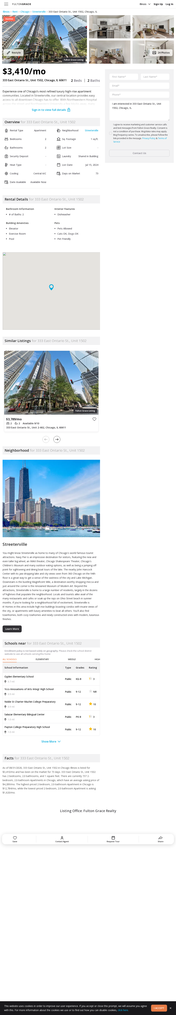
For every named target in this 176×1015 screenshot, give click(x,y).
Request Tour (113, 841)
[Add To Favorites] (94, 419)
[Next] (56, 439)
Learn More (12, 628)
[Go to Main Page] (21, 4)
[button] (44, 39)
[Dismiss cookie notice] (170, 1008)
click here (123, 1010)
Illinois (143, 4)
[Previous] (45, 439)
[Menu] (6, 4)
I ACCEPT (159, 1008)
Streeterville (39, 11)
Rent (15, 11)
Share (160, 841)
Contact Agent (62, 841)
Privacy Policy (148, 138)
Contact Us (139, 153)
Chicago (25, 11)
